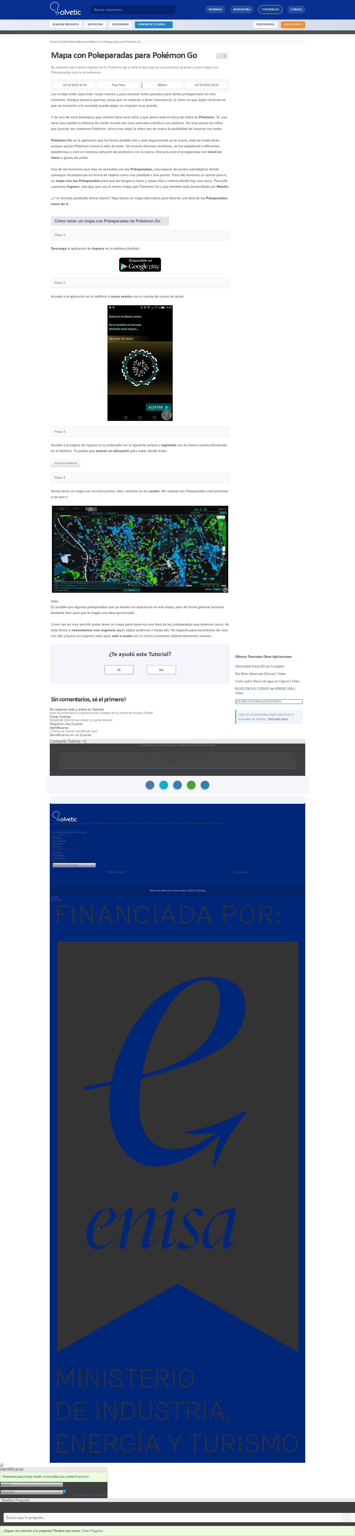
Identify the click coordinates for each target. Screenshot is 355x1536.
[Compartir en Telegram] (205, 785)
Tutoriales (270, 9)
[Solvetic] (70, 10)
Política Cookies (116, 872)
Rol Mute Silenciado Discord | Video (260, 674)
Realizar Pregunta (65, 24)
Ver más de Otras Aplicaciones (258, 701)
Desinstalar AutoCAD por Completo (259, 666)
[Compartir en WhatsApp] (191, 785)
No (161, 670)
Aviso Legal (241, 872)
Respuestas (242, 9)
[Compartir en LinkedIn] (177, 785)
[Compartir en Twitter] (163, 785)
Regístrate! (82, 1476)
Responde (70, 832)
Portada (215, 9)
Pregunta (57, 832)
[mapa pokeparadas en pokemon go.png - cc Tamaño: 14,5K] (140, 363)
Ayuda (54, 897)
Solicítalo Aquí (278, 719)
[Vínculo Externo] (140, 264)
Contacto (56, 899)
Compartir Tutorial (152, 24)
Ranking (81, 832)
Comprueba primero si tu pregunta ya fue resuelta (38, 1507)
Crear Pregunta (92, 1531)
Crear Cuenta (293, 24)
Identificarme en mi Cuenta (70, 735)
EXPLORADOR (120, 24)
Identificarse (265, 24)
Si (119, 670)
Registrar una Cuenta (66, 724)
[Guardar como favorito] (219, 55)
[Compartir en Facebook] (150, 785)
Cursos (296, 9)
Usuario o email (75, 1484)
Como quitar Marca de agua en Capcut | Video (267, 681)
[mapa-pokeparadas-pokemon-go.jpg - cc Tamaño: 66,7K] (140, 549)
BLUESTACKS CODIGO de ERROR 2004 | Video (265, 691)
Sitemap (57, 852)
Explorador (58, 855)
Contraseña (72, 1488)
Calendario (58, 858)
